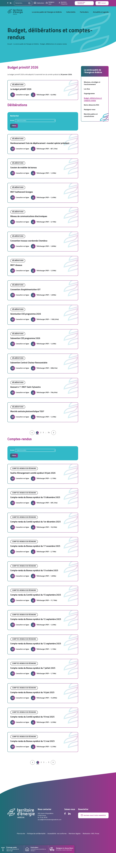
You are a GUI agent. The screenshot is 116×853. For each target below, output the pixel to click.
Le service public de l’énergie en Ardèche (47, 12)
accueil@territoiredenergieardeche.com (49, 819)
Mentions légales (75, 834)
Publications (40, 3)
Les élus (87, 89)
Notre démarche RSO (91, 105)
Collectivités (70, 12)
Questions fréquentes (64, 3)
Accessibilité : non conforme (57, 834)
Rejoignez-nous (51, 3)
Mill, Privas (95, 834)
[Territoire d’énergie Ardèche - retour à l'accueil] (15, 12)
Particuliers (84, 12)
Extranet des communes (81, 3)
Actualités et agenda (101, 12)
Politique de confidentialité (36, 834)
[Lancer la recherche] (29, 3)
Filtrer (14, 126)
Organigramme (89, 93)
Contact (103, 3)
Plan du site (21, 834)
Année (12, 120)
